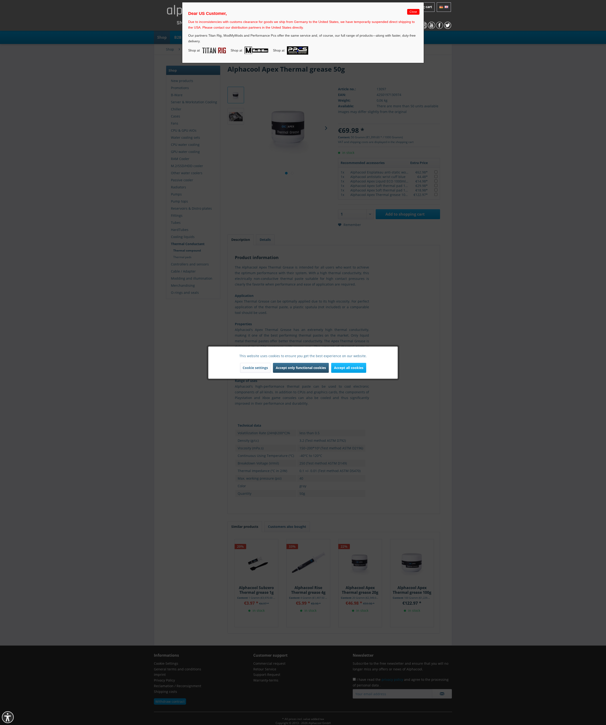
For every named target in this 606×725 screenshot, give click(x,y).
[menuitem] (444, 7)
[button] (7, 717)
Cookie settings (255, 367)
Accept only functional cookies (301, 367)
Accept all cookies (348, 367)
